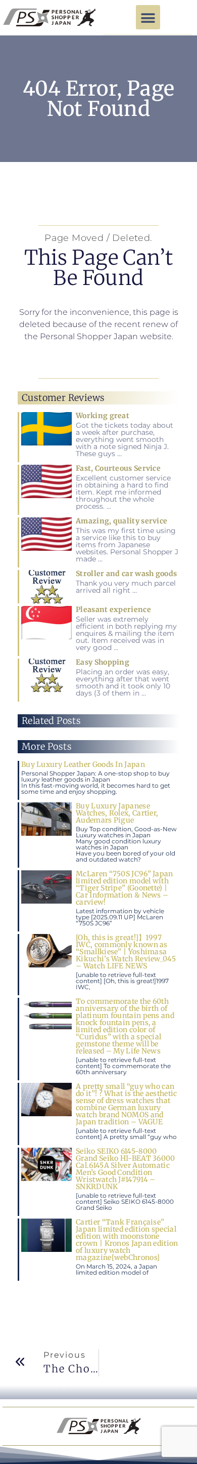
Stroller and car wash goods (126, 573)
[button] (148, 17)
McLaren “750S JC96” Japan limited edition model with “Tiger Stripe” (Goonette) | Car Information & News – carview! (124, 888)
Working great (102, 415)
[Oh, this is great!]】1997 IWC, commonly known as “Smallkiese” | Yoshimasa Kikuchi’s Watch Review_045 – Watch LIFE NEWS (126, 951)
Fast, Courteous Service (118, 468)
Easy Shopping (102, 662)
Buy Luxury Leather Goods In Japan (83, 764)
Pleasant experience (113, 609)
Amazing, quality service (121, 520)
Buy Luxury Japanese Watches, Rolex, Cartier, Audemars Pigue (117, 813)
